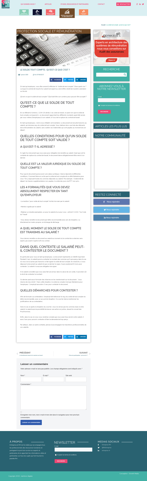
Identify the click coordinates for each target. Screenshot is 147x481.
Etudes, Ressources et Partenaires (74, 4)
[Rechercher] (125, 75)
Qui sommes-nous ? (28, 4)
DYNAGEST (40, 74)
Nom (22, 375)
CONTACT (101, 4)
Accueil (103, 25)
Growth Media (134, 474)
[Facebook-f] (137, 4)
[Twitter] (143, 4)
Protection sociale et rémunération (49, 31)
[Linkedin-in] (140, 4)
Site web (69, 375)
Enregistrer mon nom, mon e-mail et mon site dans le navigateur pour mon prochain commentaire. (49, 416)
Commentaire (25, 384)
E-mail (46, 375)
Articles (48, 4)
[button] (56, 80)
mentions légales (27, 476)
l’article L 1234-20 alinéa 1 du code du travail (48, 113)
